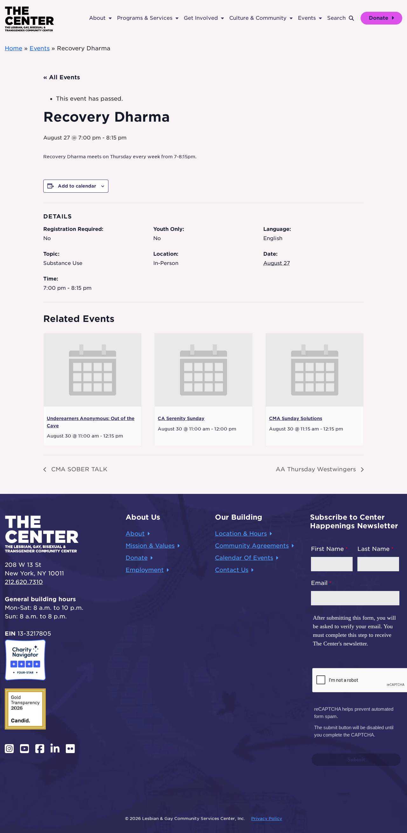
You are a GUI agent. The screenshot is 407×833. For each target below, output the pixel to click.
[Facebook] (39, 749)
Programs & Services (144, 18)
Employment (145, 569)
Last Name (373, 548)
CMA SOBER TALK (78, 469)
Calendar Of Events (244, 557)
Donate (379, 18)
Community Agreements (252, 545)
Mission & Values (150, 545)
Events (307, 18)
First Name (327, 548)
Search (336, 18)
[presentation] (92, 370)
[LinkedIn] (55, 749)
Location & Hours (241, 533)
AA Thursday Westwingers (317, 469)
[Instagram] (9, 749)
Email (319, 583)
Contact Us (231, 569)
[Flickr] (70, 749)
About (97, 18)
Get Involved (201, 18)
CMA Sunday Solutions (295, 418)
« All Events (61, 77)
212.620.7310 (24, 582)
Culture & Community (257, 18)
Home (13, 48)
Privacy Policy (266, 818)
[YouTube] (24, 749)
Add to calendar (77, 186)
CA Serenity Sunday (181, 418)
